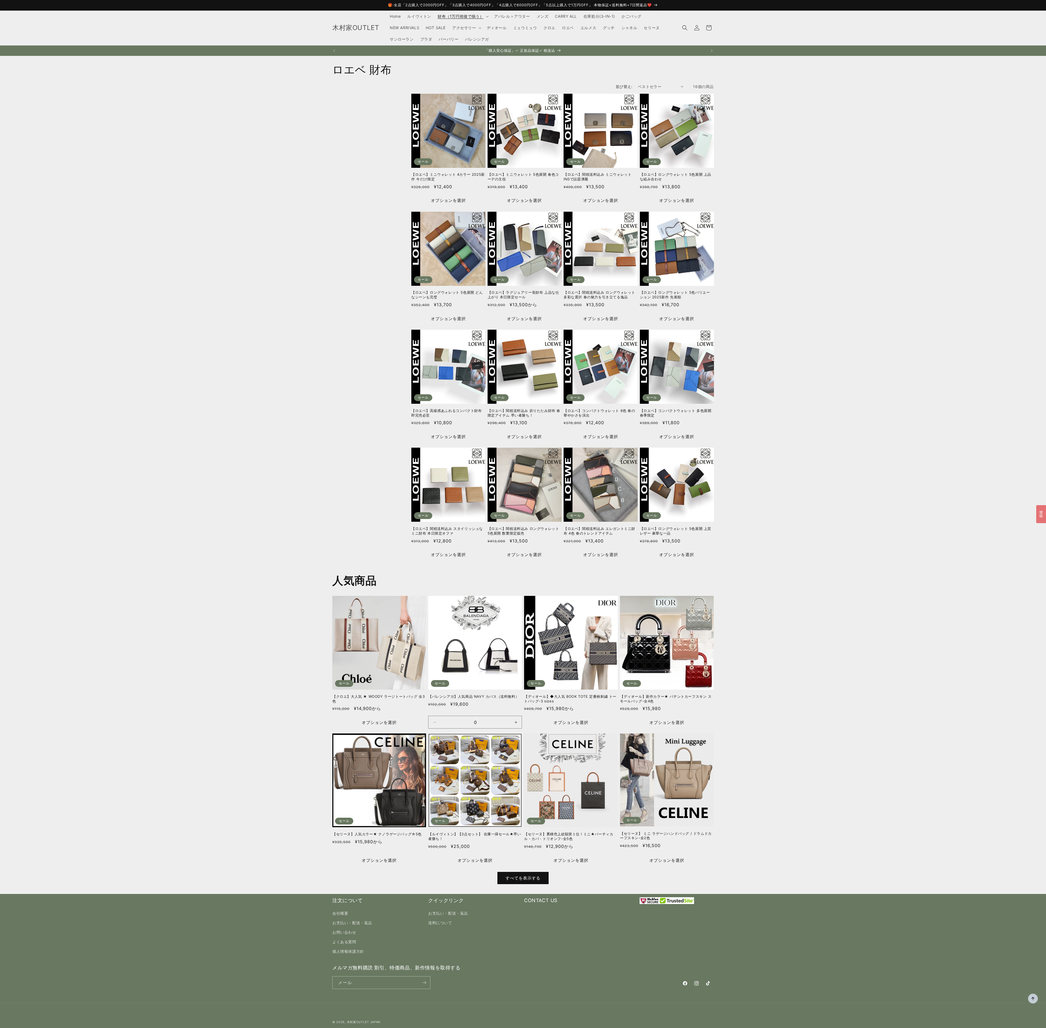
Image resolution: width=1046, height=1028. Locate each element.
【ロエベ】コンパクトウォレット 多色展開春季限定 (675, 412)
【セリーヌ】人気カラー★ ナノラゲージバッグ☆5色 (377, 834)
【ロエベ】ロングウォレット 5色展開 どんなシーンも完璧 (447, 294)
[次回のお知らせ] (712, 51)
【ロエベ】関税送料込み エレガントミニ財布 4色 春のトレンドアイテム (599, 530)
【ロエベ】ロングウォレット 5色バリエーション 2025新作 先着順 (675, 294)
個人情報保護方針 (348, 951)
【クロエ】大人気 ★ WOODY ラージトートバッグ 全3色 (378, 698)
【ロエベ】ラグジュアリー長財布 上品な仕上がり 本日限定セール (523, 294)
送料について (440, 922)
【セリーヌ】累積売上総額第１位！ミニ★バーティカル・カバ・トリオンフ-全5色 (568, 836)
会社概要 (340, 913)
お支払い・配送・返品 (352, 922)
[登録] (424, 982)
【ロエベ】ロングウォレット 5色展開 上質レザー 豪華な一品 (675, 530)
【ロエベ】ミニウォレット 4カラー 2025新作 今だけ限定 (448, 176)
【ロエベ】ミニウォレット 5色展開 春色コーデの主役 (523, 176)
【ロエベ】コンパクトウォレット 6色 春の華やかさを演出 (599, 412)
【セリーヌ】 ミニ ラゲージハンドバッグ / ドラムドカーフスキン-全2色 (666, 835)
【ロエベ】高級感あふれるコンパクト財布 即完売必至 (446, 412)
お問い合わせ (344, 932)
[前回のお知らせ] (334, 51)
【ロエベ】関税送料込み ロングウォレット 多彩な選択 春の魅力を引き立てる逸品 (599, 294)
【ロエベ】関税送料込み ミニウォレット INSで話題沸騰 (597, 176)
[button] (462, 16)
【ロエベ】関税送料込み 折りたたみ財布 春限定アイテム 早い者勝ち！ (524, 412)
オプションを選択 (448, 200)
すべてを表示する (523, 878)
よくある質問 (344, 941)
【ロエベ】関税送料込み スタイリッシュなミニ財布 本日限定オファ (447, 530)
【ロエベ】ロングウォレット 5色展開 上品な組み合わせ (675, 176)
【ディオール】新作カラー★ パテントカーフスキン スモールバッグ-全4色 (666, 698)
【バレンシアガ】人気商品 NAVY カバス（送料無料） (473, 696)
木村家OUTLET (358, 1022)
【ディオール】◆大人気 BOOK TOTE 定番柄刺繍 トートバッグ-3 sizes (570, 698)
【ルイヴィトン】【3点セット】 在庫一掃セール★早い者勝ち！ (474, 836)
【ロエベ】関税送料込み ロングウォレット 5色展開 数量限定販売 (523, 530)
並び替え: (624, 86)
